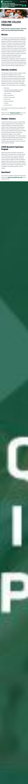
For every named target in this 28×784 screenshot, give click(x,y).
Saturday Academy (15, 28)
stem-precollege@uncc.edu (15, 177)
